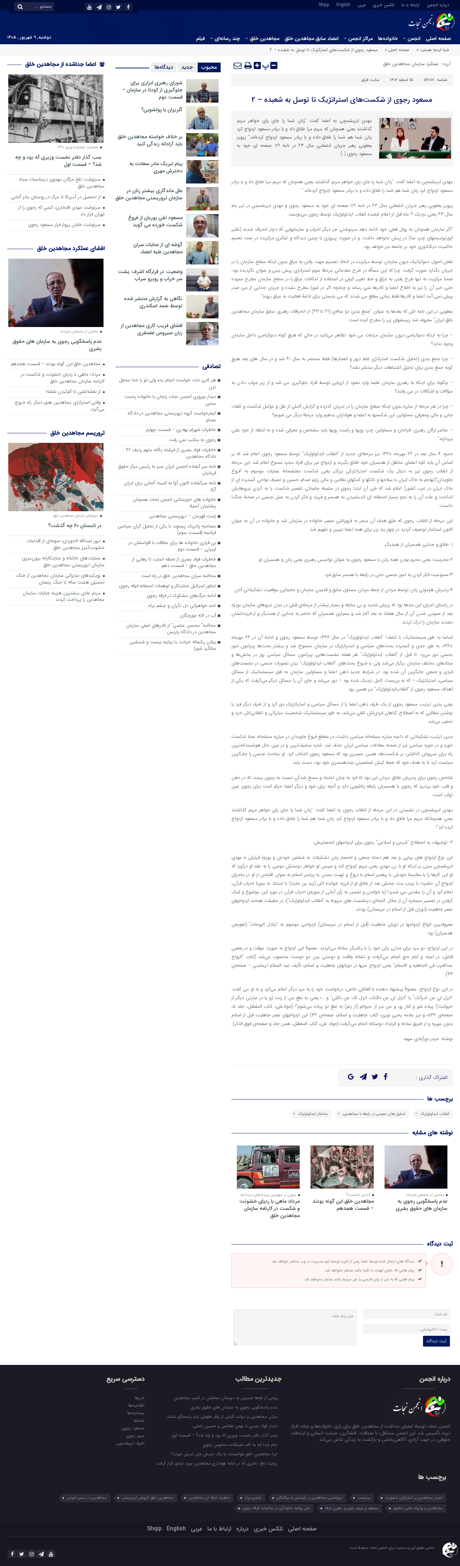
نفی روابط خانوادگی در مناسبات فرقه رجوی (276, 1508)
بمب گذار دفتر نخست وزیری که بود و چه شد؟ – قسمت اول (58, 160)
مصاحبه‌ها (135, 1413)
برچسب (364, 1498)
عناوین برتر (253, 1498)
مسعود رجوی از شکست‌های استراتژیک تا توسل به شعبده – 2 (342, 99)
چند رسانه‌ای (227, 38)
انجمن (414, 38)
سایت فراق (370, 80)
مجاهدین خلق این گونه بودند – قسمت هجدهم (343, 1204)
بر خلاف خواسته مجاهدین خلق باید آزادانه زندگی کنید (150, 140)
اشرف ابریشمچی (130, 1443)
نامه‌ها (139, 1420)
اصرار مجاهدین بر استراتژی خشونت (413, 1498)
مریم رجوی (135, 1435)
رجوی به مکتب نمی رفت (192, 440)
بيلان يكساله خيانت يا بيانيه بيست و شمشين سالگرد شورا (172, 646)
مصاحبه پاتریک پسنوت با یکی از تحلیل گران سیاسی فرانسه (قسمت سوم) (167, 530)
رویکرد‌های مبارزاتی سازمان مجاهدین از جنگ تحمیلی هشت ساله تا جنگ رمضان (60, 579)
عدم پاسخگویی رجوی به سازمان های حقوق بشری (421, 1204)
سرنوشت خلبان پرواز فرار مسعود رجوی (65, 225)
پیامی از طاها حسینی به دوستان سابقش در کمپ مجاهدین (226, 1397)
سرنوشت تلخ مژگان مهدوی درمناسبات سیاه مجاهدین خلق (62, 183)
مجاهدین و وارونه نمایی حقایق (418, 1508)
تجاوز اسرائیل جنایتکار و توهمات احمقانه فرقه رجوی (167, 586)
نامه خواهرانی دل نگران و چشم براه (182, 606)
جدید (187, 67)
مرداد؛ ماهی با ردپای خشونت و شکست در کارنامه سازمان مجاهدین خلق (269, 1208)
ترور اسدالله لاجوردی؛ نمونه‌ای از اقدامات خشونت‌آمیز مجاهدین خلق (66, 544)
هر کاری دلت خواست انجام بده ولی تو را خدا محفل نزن (167, 384)
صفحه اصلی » (397, 49)
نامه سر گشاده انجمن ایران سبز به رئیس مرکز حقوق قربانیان (167, 470)
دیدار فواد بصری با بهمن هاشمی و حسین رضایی (236, 1425)
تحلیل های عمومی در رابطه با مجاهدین (374, 1114)
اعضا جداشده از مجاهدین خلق (61, 64)
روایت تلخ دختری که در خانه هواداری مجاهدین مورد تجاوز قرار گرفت (217, 1463)
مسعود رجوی (133, 1428)
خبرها (139, 1397)
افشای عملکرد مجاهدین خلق (71, 248)
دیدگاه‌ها (164, 67)
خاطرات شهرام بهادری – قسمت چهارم (181, 430)
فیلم (200, 38)
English (343, 4)
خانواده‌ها (388, 38)
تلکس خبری (383, 4)
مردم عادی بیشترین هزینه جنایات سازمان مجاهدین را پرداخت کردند (64, 597)
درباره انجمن (438, 4)
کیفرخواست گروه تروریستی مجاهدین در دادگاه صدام (172, 417)
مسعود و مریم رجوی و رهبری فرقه (351, 1508)
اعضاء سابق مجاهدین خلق (312, 38)
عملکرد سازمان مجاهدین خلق (411, 64)
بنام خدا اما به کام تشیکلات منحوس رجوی (241, 1444)
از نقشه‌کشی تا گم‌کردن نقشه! (74, 392)
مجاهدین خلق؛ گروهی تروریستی (148, 1498)
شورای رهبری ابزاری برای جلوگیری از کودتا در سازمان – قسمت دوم (152, 90)
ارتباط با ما (410, 4)
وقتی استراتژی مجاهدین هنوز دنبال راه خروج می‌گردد (60, 406)
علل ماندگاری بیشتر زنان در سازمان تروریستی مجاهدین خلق (149, 194)
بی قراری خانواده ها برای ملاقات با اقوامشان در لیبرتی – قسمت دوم (172, 546)
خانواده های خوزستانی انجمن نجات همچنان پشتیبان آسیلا (174, 503)
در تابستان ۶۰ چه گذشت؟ (75, 525)
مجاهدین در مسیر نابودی (87, 1498)
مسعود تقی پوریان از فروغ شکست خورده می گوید (155, 221)
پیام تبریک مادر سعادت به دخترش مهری (156, 167)
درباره (242, 1528)
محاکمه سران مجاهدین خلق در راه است (178, 576)
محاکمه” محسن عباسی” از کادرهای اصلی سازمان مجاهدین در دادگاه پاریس (171, 629)
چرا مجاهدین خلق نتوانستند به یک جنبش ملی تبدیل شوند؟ (225, 1454)
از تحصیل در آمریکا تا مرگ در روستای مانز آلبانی (56, 197)
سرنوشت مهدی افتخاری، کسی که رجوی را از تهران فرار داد (61, 211)
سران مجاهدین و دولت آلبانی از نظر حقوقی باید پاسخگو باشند (223, 1416)
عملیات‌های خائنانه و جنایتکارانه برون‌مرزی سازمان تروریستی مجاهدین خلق (63, 562)
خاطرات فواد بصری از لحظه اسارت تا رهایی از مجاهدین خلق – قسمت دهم (174, 563)
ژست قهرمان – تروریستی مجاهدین (182, 516)
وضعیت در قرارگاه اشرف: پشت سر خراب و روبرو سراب (150, 275)
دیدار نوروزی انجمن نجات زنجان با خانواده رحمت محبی (170, 400)
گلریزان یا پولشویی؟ (162, 110)
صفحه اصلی (438, 38)
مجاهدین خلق (264, 38)
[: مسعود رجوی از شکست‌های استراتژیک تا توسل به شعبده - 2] (238, 65)
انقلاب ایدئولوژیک (434, 1114)
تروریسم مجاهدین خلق (77, 432)
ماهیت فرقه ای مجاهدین (209, 1498)
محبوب (209, 67)
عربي (362, 4)
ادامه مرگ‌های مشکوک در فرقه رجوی (181, 596)
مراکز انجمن (360, 38)
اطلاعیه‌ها (136, 1405)
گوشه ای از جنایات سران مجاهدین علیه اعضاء (158, 248)
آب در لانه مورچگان (198, 615)
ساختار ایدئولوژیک (313, 1114)
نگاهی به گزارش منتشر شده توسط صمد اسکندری (153, 302)
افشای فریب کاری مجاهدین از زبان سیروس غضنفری (152, 329)
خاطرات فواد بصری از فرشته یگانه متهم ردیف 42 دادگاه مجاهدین (171, 453)
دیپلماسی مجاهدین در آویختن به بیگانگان (309, 1498)
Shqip (324, 4)
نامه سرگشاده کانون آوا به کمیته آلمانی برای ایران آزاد (170, 487)
